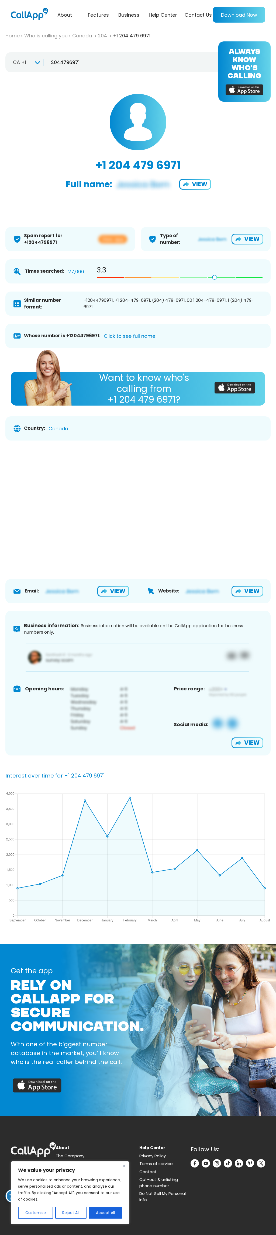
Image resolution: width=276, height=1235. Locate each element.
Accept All (105, 1212)
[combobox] (24, 62)
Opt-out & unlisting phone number (158, 1182)
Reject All (70, 1212)
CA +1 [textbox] (19, 62)
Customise (35, 1212)
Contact (148, 1171)
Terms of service (156, 1163)
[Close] (123, 1166)
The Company (70, 1156)
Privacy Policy (152, 1156)
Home (12, 35)
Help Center (163, 15)
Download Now (239, 15)
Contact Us (198, 15)
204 (103, 35)
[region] (70, 1192)
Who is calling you (46, 35)
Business (128, 15)
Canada (82, 35)
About (64, 15)
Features (98, 15)
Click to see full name (129, 336)
